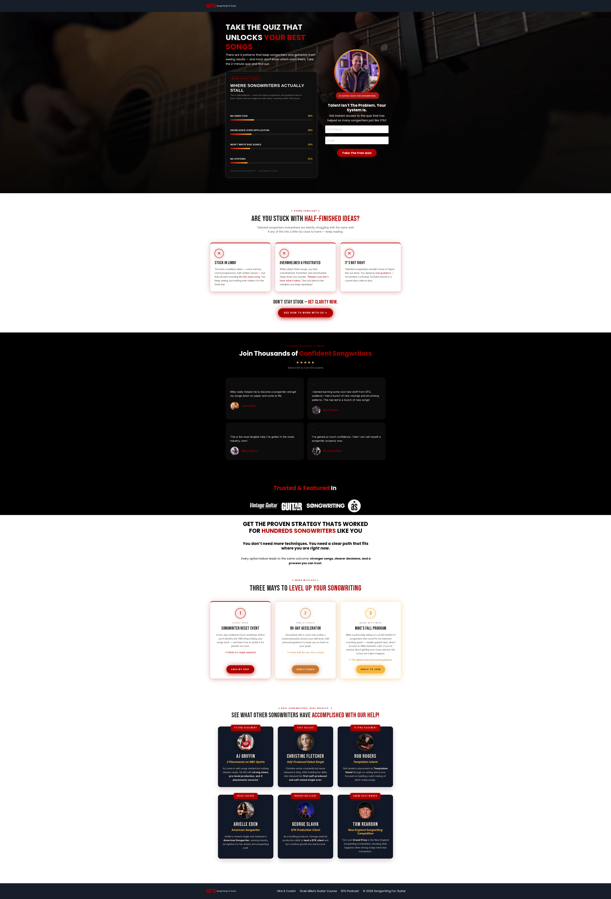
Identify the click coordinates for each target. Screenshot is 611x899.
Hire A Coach (306, 669)
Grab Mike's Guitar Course (318, 891)
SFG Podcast (350, 891)
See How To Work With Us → (305, 312)
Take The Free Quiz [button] (357, 153)
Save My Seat (240, 669)
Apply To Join (370, 669)
